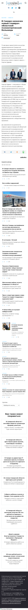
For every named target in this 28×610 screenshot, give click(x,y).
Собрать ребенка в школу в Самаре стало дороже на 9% (14, 495)
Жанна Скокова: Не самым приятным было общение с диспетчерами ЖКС (14, 390)
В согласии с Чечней (9, 240)
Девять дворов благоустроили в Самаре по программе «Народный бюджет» (14, 537)
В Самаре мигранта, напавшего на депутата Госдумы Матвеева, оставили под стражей (13, 170)
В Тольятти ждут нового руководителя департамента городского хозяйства (11, 344)
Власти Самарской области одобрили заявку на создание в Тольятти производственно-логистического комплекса (13, 211)
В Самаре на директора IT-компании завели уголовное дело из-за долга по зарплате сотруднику (14, 460)
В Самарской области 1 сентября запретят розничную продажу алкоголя (14, 423)
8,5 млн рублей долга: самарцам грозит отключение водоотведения (14, 556)
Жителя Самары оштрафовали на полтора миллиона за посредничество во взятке (13, 227)
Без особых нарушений (10, 183)
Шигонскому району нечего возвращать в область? (12, 283)
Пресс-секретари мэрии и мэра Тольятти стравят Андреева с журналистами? (13, 297)
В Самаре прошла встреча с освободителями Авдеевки (17, 327)
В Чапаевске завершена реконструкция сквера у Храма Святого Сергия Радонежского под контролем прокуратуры (13, 361)
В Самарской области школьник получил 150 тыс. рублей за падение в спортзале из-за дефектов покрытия (14, 514)
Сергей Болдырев (15, 601)
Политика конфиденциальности (11, 603)
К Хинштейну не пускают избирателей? (11, 310)
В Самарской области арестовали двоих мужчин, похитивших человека (14, 441)
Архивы (4, 402)
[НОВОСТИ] (14, 206)
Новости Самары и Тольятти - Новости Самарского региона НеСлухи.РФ (14, 599)
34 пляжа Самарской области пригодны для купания (14, 479)
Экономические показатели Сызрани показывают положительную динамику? (12, 253)
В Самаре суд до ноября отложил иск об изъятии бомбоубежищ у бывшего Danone (12, 376)
